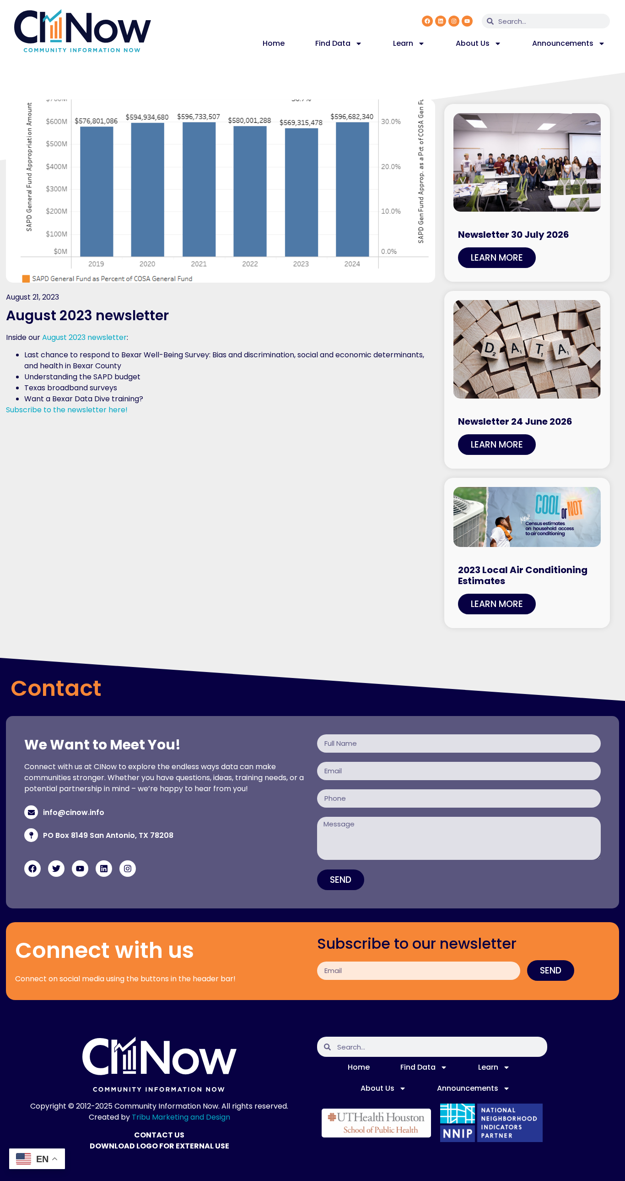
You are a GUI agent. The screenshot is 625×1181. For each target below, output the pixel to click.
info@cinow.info (73, 812)
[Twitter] (56, 868)
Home (274, 43)
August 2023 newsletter (84, 337)
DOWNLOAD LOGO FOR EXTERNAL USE (159, 1146)
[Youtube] (467, 21)
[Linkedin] (440, 21)
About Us (473, 43)
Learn (403, 43)
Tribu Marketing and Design (181, 1117)
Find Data (332, 43)
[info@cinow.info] (31, 812)
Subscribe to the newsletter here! (67, 410)
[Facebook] (427, 21)
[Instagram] (453, 21)
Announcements (562, 43)
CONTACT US (159, 1135)
